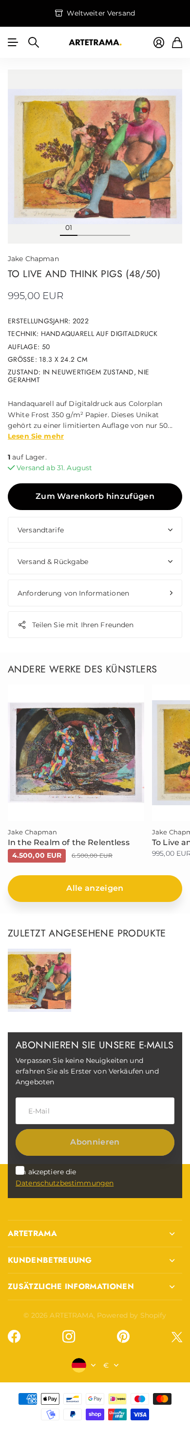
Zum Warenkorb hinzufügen (95, 496)
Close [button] (95, 1233)
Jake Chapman (33, 258)
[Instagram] (68, 1336)
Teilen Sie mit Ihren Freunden (83, 624)
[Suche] (33, 42)
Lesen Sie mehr (36, 436)
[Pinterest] (123, 1336)
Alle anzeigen (94, 888)
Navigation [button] (13, 42)
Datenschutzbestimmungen (65, 1183)
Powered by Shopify (132, 1315)
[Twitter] (176, 1337)
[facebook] (14, 1336)
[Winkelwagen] (177, 42)
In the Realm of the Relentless (69, 842)
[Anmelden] (158, 42)
